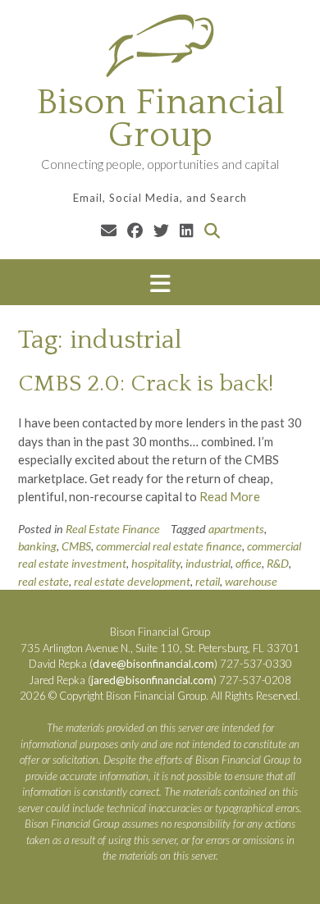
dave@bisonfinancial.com (153, 663)
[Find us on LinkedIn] (187, 230)
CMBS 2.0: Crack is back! (145, 383)
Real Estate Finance (113, 529)
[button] (160, 282)
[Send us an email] (109, 230)
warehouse (251, 581)
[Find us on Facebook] (135, 230)
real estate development (132, 581)
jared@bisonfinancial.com (152, 680)
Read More (229, 496)
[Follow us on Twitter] (161, 230)
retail (207, 581)
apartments (236, 529)
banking (37, 546)
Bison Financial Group (160, 119)
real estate (43, 581)
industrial (208, 563)
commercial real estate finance (169, 546)
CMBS (76, 546)
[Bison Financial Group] (160, 45)
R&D (278, 563)
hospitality (156, 563)
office (248, 563)
